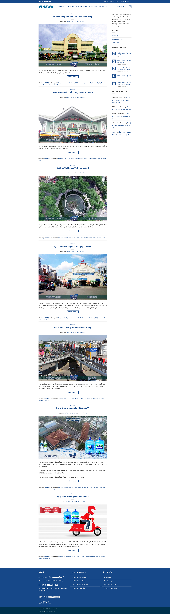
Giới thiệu (70, 6)
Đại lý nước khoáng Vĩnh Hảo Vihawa (72, 496)
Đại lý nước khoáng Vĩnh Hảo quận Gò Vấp (72, 327)
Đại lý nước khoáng (69, 83)
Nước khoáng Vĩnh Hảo (80, 487)
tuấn (113, 132)
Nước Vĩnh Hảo (114, 1)
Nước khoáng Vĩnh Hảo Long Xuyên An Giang (73, 92)
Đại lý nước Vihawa (95, 158)
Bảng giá (106, 1)
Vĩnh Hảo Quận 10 (53, 489)
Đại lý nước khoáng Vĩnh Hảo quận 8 (121, 108)
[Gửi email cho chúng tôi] (130, 1)
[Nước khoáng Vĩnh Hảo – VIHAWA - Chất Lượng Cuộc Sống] (46, 7)
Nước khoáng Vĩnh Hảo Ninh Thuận (124, 61)
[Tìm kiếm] (56, 6)
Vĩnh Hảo (45, 489)
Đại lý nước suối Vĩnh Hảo (80, 556)
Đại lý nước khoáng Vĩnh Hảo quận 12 (121, 116)
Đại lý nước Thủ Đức (79, 318)
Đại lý (85, 6)
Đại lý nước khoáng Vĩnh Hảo (82, 83)
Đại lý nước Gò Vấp (63, 398)
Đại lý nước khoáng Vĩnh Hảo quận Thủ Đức (73, 246)
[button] (120, 6)
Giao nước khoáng (97, 237)
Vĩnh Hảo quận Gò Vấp (44, 400)
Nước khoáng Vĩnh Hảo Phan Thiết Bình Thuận (124, 83)
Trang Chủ (61, 6)
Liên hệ (122, 1)
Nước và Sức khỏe (95, 6)
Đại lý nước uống (94, 83)
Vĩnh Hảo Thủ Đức (43, 319)
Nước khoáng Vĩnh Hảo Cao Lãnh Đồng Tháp (72, 16)
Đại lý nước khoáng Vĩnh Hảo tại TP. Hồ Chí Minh (121, 100)
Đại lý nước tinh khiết (92, 556)
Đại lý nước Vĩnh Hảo (48, 84)
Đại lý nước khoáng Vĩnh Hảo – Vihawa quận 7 (121, 133)
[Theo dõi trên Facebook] (125, 1)
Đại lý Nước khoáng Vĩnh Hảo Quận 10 (72, 408)
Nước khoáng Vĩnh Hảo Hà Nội (124, 54)
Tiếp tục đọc (72, 76)
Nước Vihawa (89, 487)
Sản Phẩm (79, 6)
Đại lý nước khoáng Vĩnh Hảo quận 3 (73, 167)
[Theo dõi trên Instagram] (127, 1)
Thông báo (115, 42)
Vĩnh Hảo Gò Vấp (99, 398)
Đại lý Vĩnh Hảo (58, 84)
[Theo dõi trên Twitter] (128, 1)
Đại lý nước (61, 83)
